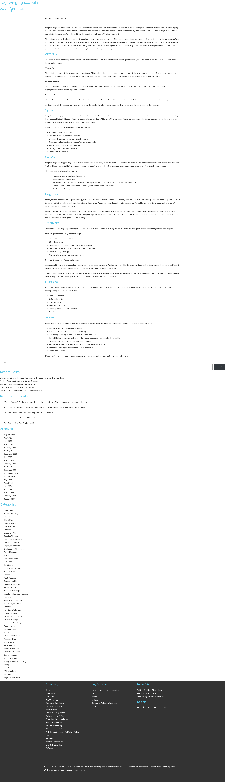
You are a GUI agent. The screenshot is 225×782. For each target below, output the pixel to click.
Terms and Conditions (55, 703)
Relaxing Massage (11, 649)
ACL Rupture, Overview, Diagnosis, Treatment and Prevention (30, 407)
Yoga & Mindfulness (12, 677)
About (48, 690)
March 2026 (9, 444)
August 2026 (9, 435)
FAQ (48, 735)
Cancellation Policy (54, 706)
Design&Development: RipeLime (74, 770)
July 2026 (8, 438)
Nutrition (7, 607)
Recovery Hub (10, 639)
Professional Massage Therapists (105, 690)
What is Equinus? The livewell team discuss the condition (28, 402)
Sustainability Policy (54, 722)
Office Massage (10, 613)
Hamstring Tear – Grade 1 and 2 (72, 407)
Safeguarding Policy (54, 725)
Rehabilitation (9, 645)
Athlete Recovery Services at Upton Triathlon (19, 381)
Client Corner (9, 520)
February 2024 (10, 496)
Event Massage (10, 552)
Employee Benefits (12, 546)
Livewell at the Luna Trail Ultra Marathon (17, 387)
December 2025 (10, 454)
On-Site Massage (11, 620)
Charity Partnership (54, 745)
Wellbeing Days (10, 671)
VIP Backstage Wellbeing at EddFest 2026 (18, 384)
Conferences (9, 526)
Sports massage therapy (59, 252)
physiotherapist (85, 245)
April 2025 (8, 457)
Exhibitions (8, 565)
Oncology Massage (12, 626)
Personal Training (11, 629)
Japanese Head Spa (12, 591)
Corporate (8, 529)
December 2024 (10, 470)
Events (7, 555)
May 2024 (8, 486)
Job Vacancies (52, 700)
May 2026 (8, 441)
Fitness (7, 575)
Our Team (50, 696)
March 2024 (9, 492)
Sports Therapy (10, 658)
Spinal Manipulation (12, 652)
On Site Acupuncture (13, 616)
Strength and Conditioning (15, 661)
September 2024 (11, 473)
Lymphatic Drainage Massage (16, 594)
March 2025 (9, 460)
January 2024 (9, 499)
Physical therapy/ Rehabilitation (62, 239)
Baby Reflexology (11, 513)
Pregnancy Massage (12, 636)
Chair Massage (10, 517)
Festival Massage (11, 571)
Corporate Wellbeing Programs (104, 703)
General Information (12, 584)
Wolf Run (7, 674)
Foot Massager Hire (12, 578)
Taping (6, 665)
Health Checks (10, 587)
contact (106, 356)
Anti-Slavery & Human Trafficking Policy (62, 732)
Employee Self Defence (14, 549)
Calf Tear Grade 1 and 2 (13, 412)
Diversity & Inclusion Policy (57, 719)
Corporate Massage (12, 533)
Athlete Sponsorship (54, 741)
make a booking (121, 356)
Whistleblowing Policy (55, 729)
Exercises (8, 562)
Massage (7, 597)
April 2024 (8, 489)
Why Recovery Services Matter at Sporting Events (21, 391)
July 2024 (8, 480)
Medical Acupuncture (13, 600)
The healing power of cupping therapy (71, 402)
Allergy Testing (10, 510)
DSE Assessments (11, 542)
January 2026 (9, 451)
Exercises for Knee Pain (44, 418)
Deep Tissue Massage (13, 539)
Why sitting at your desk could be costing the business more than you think (32, 378)
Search (3, 362)
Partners (49, 738)
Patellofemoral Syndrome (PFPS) (17, 418)
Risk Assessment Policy (56, 716)
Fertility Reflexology (12, 568)
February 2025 (10, 463)
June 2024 (8, 483)
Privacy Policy (51, 709)
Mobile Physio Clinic (12, 603)
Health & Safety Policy (55, 713)
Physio (6, 632)
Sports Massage (10, 655)
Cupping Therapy (11, 536)
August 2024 (9, 476)
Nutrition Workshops (12, 610)
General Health (10, 581)
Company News (10, 523)
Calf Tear (7, 423)
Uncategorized (10, 668)
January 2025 (9, 467)
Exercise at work (11, 558)
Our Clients (50, 693)
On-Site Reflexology (12, 623)
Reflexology (9, 642)
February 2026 (10, 447)
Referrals (49, 748)
